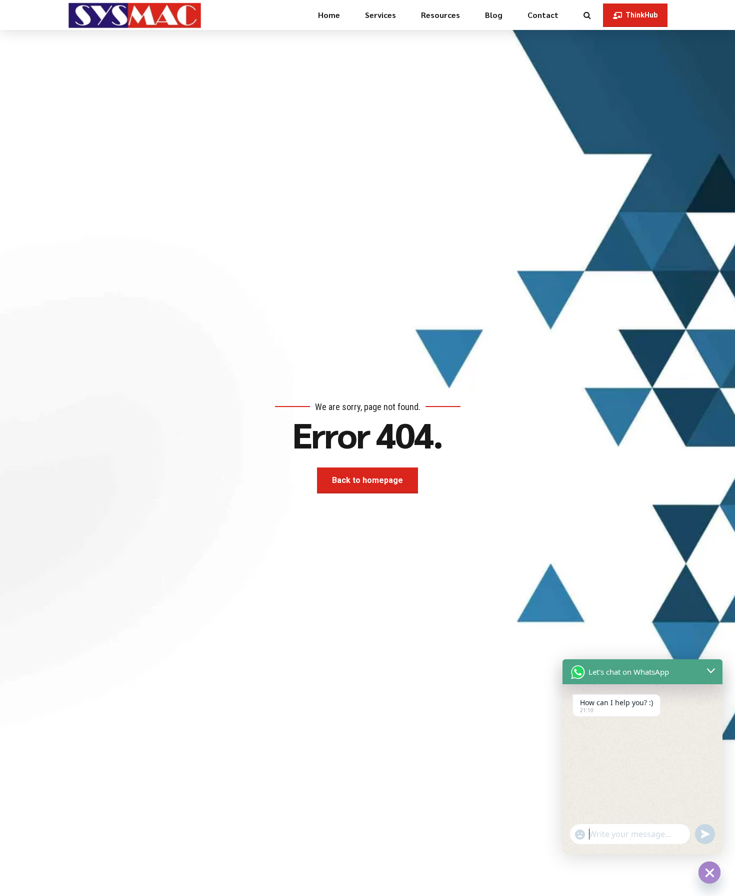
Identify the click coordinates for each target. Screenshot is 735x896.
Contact (543, 14)
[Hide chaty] (709, 873)
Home (329, 14)
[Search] (587, 15)
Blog (493, 14)
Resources (440, 14)
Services (380, 14)
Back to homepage (367, 480)
